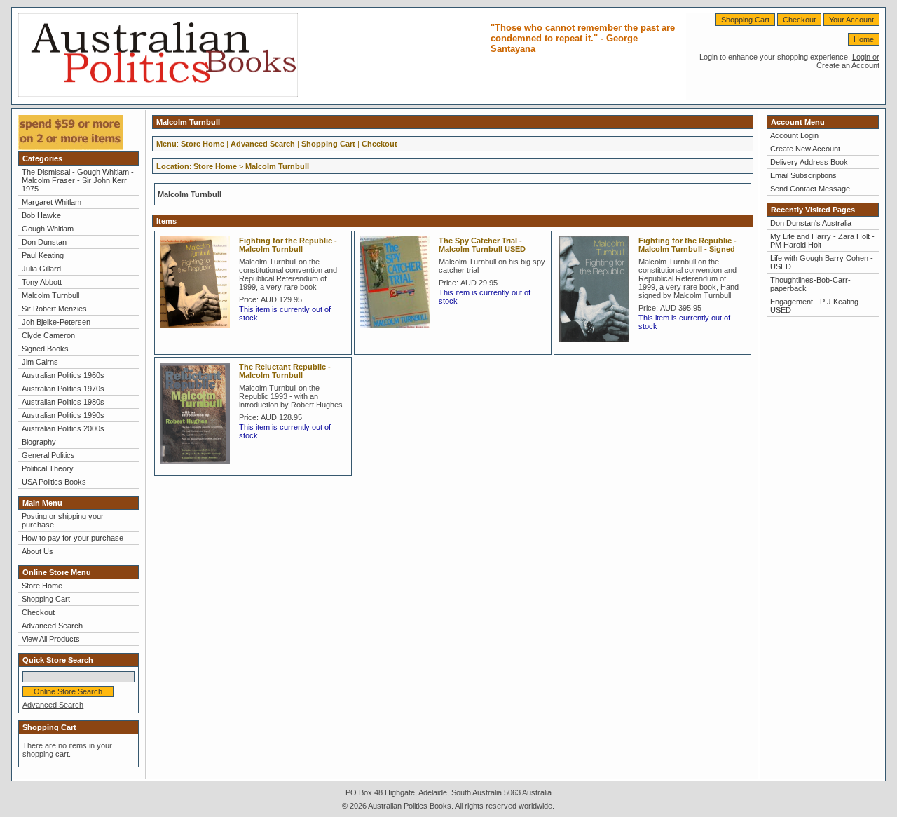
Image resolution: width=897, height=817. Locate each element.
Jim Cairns (40, 362)
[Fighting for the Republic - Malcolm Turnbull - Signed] (597, 346)
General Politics (48, 455)
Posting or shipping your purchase (63, 520)
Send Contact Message (810, 188)
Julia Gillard (41, 268)
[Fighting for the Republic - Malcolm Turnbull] (198, 332)
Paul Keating (43, 255)
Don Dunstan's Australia (810, 223)
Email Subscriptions (803, 175)
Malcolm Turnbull (50, 295)
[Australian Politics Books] (158, 94)
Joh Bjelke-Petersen (56, 322)
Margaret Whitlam (51, 202)
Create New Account (805, 148)
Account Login (794, 135)
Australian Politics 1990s (63, 415)
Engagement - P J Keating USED (814, 305)
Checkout (799, 19)
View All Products (51, 639)
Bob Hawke (41, 215)
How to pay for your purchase (72, 538)
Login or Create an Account (847, 61)
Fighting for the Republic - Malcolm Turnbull (288, 244)
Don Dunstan (44, 242)
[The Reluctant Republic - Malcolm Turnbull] (198, 468)
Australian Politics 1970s (63, 388)
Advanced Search (52, 625)
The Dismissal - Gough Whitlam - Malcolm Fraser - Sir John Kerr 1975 (78, 180)
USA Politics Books (54, 482)
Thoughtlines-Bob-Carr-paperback (810, 284)
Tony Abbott (42, 282)
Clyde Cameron (48, 335)
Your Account (851, 19)
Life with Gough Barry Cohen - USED (821, 262)
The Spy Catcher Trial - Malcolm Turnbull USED (482, 244)
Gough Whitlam (48, 228)
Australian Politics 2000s (63, 428)
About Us (37, 551)
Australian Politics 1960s (63, 375)
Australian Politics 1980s (63, 402)
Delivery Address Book (809, 162)
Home (864, 39)
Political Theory (48, 468)
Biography (39, 442)
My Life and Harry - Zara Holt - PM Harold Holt (822, 240)
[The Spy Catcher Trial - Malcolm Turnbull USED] (398, 332)
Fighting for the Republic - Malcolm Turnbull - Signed (687, 244)
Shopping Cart (745, 19)
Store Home (42, 585)
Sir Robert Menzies (54, 308)
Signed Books (45, 348)
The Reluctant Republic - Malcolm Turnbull (285, 371)
